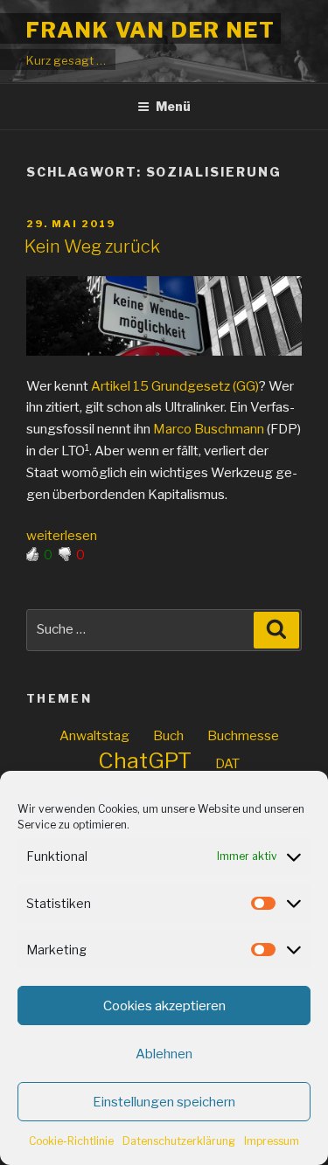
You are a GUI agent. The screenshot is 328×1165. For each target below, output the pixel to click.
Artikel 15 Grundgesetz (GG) (175, 386)
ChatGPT (145, 761)
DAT (227, 764)
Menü (173, 106)
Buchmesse (243, 736)
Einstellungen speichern (164, 1102)
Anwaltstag (94, 736)
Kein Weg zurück (92, 246)
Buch (168, 736)
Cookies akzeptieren (164, 1006)
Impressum (271, 1141)
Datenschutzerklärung (178, 1141)
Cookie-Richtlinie (71, 1141)
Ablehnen (164, 1054)
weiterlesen (61, 536)
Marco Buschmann (208, 429)
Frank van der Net (151, 30)
